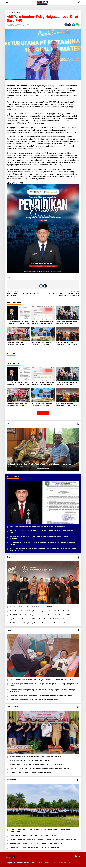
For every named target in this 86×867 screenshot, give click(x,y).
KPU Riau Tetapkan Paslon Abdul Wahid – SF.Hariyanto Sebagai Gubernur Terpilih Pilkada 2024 (41, 463)
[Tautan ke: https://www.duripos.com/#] (78, 424)
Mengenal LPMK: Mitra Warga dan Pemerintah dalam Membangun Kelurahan (36, 756)
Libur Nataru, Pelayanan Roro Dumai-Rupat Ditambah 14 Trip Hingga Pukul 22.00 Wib (39, 768)
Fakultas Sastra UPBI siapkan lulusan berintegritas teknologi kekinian (34, 847)
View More (43, 413)
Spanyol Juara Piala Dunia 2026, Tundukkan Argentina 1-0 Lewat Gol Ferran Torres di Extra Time (43, 611)
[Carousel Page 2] (40, 468)
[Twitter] (45, 286)
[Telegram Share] (73, 24)
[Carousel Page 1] (38, 468)
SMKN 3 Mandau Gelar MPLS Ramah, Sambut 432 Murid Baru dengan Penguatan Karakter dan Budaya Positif (42, 830)
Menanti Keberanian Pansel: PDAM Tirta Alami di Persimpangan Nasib (34, 699)
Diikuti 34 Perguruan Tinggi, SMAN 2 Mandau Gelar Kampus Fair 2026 (33, 835)
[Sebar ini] (66, 24)
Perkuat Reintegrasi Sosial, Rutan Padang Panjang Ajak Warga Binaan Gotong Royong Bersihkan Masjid (44, 684)
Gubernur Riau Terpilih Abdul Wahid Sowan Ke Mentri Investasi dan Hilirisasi (36, 764)
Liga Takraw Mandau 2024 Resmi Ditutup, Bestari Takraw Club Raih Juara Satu (37, 619)
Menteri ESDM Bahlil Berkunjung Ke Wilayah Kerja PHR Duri (30, 760)
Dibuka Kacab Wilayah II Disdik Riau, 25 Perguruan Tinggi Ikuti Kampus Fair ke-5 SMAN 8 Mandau (43, 839)
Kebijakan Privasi (10, 864)
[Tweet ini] (69, 24)
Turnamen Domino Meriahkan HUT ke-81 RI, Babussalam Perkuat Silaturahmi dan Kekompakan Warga (17, 343)
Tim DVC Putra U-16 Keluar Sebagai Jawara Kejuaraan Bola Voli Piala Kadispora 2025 (40, 615)
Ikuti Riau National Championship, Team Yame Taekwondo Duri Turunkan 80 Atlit (38, 623)
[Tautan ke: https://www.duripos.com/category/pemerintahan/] (78, 707)
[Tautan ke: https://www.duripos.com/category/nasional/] (78, 630)
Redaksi (46, 862)
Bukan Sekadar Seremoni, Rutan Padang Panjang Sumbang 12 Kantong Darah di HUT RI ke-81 (42, 680)
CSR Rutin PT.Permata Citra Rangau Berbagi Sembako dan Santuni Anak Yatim (64, 293)
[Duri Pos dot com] (43, 2)
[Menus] (7, 2)
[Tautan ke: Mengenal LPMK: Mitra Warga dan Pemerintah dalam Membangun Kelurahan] (43, 732)
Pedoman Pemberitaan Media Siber (63, 862)
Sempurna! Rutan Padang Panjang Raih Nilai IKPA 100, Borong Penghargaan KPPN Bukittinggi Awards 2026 (42, 690)
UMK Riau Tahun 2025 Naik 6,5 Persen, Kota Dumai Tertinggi (30, 772)
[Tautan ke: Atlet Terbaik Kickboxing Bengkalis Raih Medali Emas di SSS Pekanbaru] (43, 582)
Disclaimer (22, 864)
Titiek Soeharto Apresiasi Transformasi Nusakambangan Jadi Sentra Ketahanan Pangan (41, 695)
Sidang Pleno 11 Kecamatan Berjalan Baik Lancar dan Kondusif (23, 293)
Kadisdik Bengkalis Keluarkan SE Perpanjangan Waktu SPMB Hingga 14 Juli (36, 843)
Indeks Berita (32, 864)
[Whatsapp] (77, 24)
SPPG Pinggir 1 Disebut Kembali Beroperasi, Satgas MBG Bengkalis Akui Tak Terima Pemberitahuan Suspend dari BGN (42, 343)
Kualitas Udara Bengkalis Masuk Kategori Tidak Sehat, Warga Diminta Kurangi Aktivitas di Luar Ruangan (42, 322)
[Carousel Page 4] (45, 468)
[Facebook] (41, 286)
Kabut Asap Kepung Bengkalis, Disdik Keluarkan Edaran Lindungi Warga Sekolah (18, 322)
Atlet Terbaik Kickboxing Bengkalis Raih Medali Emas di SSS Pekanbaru (66, 343)
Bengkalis (9, 25)
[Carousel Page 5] (48, 468)
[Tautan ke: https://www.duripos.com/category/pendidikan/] (78, 780)
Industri (15, 25)
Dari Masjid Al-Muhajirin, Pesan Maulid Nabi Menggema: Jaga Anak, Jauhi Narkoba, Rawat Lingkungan (67, 322)
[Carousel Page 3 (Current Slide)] (43, 468)
